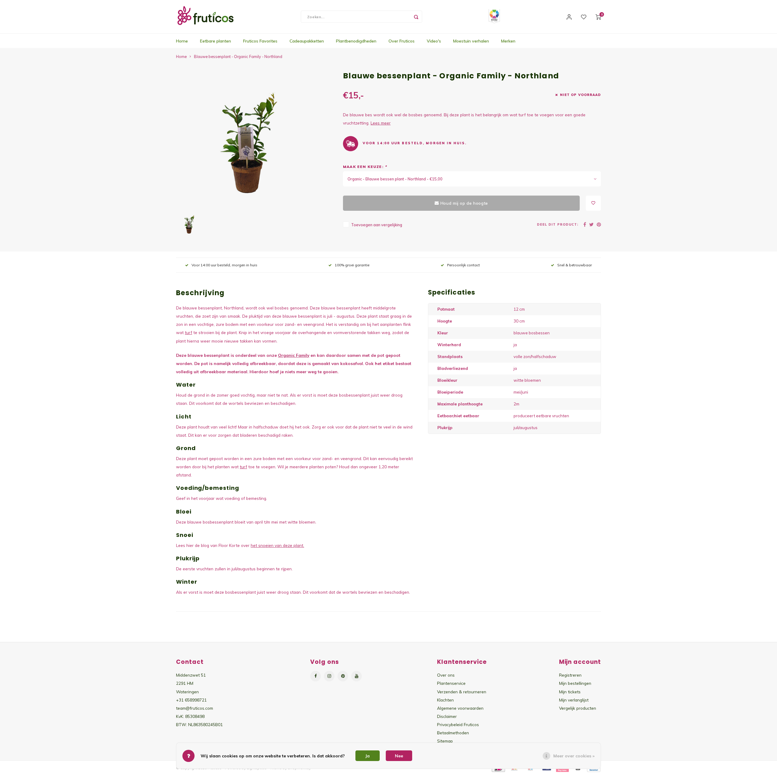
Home (182, 41)
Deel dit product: (557, 224)
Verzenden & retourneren (461, 691)
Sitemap (445, 740)
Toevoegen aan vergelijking (376, 224)
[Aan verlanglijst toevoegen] (593, 203)
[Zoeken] (416, 17)
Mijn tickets (570, 691)
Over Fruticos (401, 41)
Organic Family (293, 355)
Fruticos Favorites (260, 41)
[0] (598, 17)
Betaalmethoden (453, 732)
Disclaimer (447, 716)
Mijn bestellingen (575, 683)
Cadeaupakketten (307, 41)
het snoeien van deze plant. (277, 545)
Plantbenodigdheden (356, 41)
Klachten (445, 699)
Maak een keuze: (365, 166)
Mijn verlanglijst (574, 699)
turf (188, 332)
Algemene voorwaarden (460, 708)
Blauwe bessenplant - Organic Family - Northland (238, 56)
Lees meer (381, 122)
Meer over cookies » (574, 756)
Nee (399, 756)
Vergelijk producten (577, 708)
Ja (367, 756)
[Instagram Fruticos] (329, 676)
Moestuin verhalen (471, 41)
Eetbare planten (215, 41)
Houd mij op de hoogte (464, 203)
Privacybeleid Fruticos (458, 724)
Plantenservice (451, 683)
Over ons (446, 675)
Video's (434, 41)
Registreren (570, 675)
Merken (508, 41)
